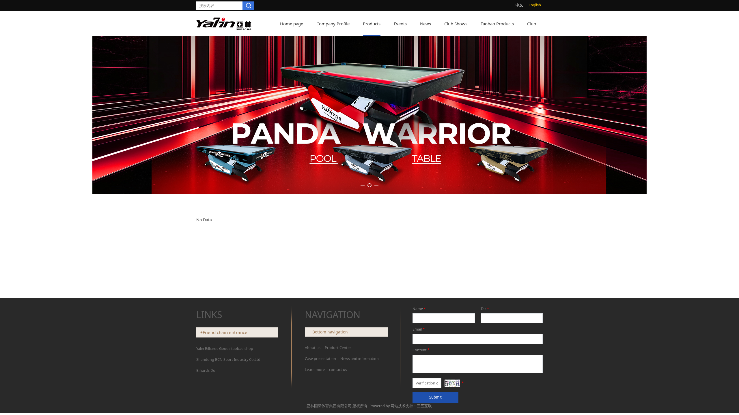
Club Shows (455, 24)
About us (313, 347)
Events (400, 24)
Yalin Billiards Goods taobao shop (224, 348)
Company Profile (333, 24)
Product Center (338, 347)
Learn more (315, 369)
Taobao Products (497, 24)
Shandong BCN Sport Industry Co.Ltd (228, 359)
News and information (359, 358)
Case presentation (320, 358)
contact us (338, 369)
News (425, 24)
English (535, 4)
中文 (519, 4)
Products (371, 24)
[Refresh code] (452, 383)
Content (421, 350)
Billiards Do (205, 370)
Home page (291, 24)
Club (531, 24)
